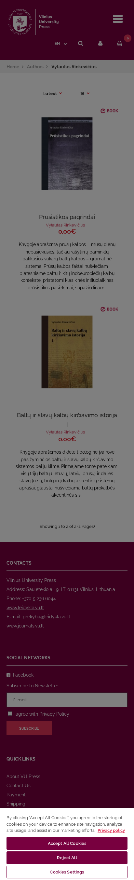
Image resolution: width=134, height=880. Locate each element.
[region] (67, 843)
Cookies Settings (67, 872)
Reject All (67, 857)
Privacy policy (111, 830)
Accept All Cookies (67, 843)
